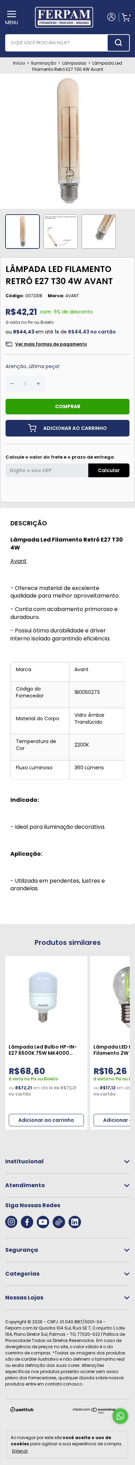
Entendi (20, 1451)
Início (19, 63)
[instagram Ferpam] (11, 1222)
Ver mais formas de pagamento (51, 344)
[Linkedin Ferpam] (75, 1222)
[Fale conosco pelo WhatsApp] (120, 1416)
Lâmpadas (74, 63)
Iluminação (43, 63)
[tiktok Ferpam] (59, 1222)
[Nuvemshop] (94, 1412)
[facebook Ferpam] (27, 1222)
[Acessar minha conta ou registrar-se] (111, 17)
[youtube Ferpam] (43, 1222)
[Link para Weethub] (22, 1411)
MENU (11, 22)
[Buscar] (118, 42)
